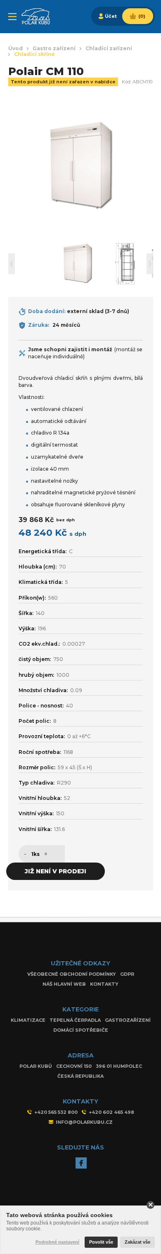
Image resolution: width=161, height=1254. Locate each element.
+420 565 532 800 (56, 1112)
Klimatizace (28, 1020)
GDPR (127, 974)
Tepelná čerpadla (75, 1020)
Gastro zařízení (54, 48)
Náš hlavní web (64, 984)
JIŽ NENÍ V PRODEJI (55, 871)
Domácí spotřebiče (80, 1030)
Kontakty (104, 984)
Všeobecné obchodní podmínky (71, 974)
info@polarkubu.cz (84, 1122)
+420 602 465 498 (111, 1112)
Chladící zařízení (108, 48)
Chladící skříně (34, 54)
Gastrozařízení (128, 1020)
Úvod (15, 48)
